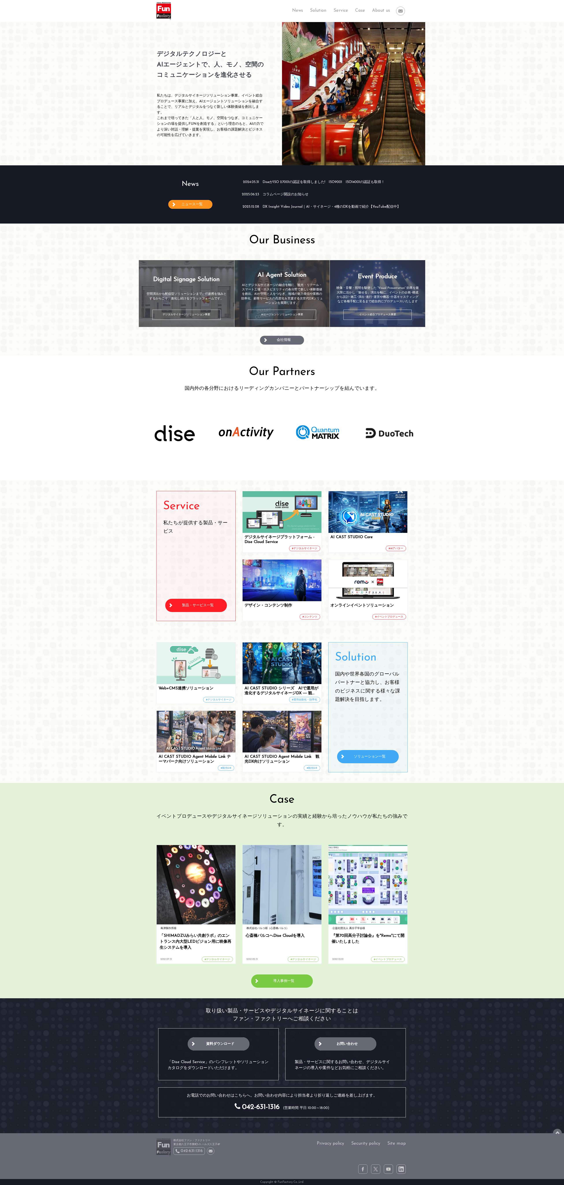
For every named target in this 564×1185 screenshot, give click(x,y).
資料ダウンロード (220, 1044)
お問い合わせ (347, 1044)
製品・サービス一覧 (198, 605)
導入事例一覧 (283, 981)
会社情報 (284, 340)
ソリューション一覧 (370, 756)
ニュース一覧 (192, 204)
